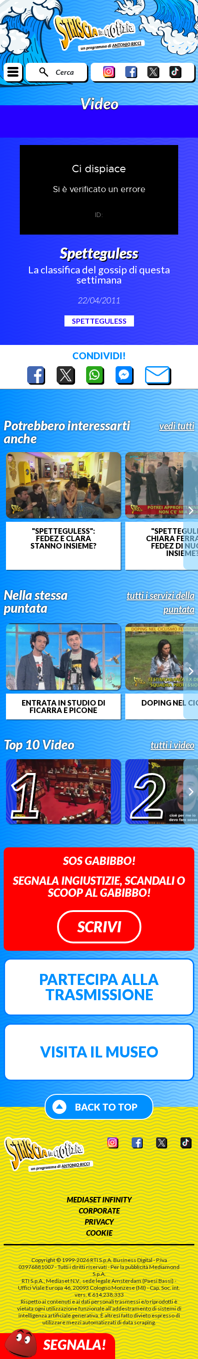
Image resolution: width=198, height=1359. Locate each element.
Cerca (65, 71)
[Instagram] (109, 72)
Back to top (106, 1106)
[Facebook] (131, 72)
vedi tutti (176, 425)
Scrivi (99, 927)
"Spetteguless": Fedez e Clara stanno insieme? (63, 538)
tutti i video (172, 744)
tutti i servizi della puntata (160, 602)
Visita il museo (99, 1052)
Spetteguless (99, 320)
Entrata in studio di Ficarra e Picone (63, 706)
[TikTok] (175, 72)
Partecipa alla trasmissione (99, 987)
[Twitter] (153, 72)
